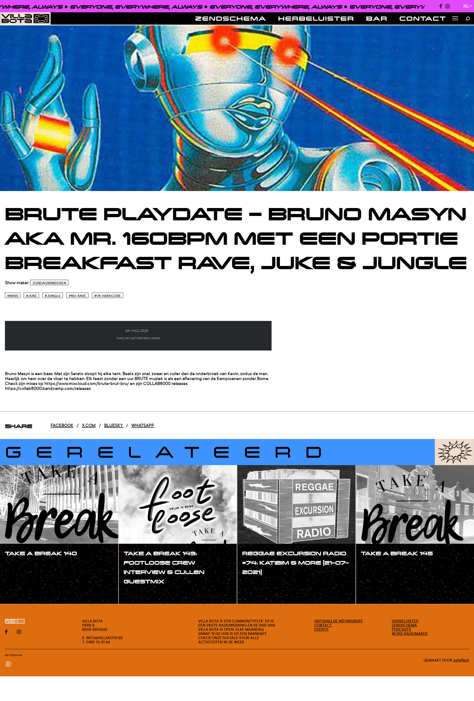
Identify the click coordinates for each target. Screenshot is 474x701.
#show (18, 566)
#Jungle (53, 295)
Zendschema (230, 18)
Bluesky (114, 425)
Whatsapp (142, 425)
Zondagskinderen (49, 282)
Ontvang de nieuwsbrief (338, 621)
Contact (422, 18)
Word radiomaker (410, 633)
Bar (377, 18)
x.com (89, 425)
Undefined (461, 660)
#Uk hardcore (107, 295)
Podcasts (401, 629)
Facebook (62, 425)
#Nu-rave (77, 295)
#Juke (31, 295)
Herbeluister (316, 18)
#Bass (12, 295)
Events (321, 629)
